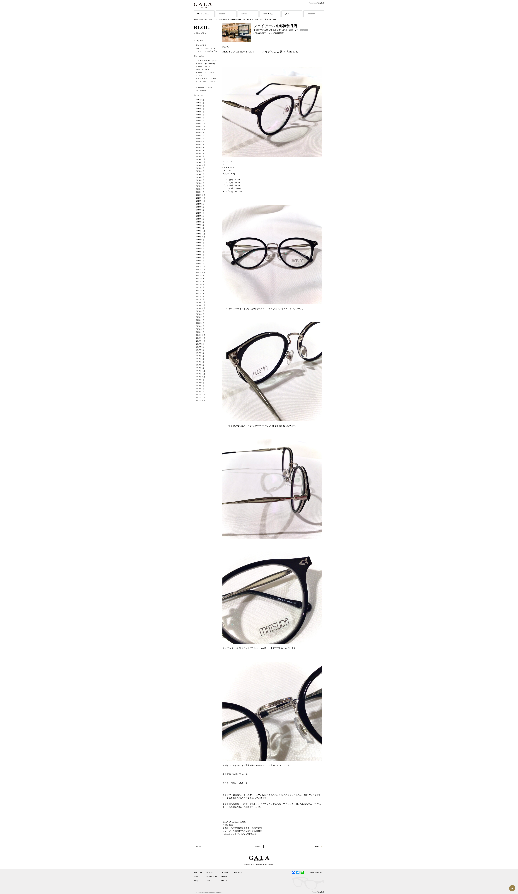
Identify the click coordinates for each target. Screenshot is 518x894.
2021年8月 (200, 278)
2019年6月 (200, 353)
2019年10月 (200, 341)
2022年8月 (200, 243)
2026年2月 (200, 118)
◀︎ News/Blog (200, 33)
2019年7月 (200, 350)
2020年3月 (200, 329)
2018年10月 (200, 377)
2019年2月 (200, 365)
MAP (302, 30)
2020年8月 (200, 314)
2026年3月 (200, 115)
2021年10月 (200, 272)
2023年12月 (200, 195)
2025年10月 (200, 129)
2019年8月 (200, 347)
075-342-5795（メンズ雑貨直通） (269, 33)
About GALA (203, 14)
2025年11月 (200, 126)
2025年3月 (200, 150)
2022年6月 (200, 249)
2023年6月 (200, 213)
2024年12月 (200, 159)
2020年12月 (200, 302)
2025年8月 (200, 136)
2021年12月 (200, 267)
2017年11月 (200, 398)
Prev (198, 847)
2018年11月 (200, 374)
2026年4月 (200, 112)
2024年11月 (200, 162)
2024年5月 (200, 180)
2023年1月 (200, 228)
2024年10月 (200, 165)
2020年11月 (200, 305)
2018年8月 (200, 380)
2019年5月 (200, 356)
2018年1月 (200, 392)
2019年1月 (200, 368)
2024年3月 (200, 186)
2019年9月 (200, 344)
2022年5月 (200, 252)
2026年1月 (200, 121)
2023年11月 (200, 198)
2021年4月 (200, 290)
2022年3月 (200, 258)
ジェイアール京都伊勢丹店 (275, 26)
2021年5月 (200, 287)
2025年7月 (200, 138)
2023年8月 (200, 207)
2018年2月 (200, 389)
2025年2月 (200, 153)
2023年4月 (200, 219)
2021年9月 (200, 275)
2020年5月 (200, 323)
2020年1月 (200, 332)
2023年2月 (200, 225)
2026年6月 (200, 106)
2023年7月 (200, 210)
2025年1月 (200, 156)
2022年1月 (200, 264)
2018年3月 (200, 386)
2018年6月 (200, 383)
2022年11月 (200, 234)
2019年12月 (200, 335)
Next (317, 847)
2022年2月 (200, 261)
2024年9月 (200, 168)
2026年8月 (200, 100)
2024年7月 (200, 174)
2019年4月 (200, 359)
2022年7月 (200, 246)
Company (311, 14)
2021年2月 (200, 296)
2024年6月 (200, 177)
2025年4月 (200, 147)
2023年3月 (200, 222)
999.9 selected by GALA (205, 48)
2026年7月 (200, 103)
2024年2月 (200, 189)
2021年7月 (200, 281)
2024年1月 (200, 192)
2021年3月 (200, 293)
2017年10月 (200, 400)
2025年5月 (200, 144)
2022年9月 (200, 240)
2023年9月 (200, 204)
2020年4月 (200, 326)
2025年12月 (200, 124)
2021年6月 (200, 284)
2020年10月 (200, 308)
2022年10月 (200, 237)
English (321, 3)
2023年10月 (200, 201)
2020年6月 (200, 320)
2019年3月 (200, 362)
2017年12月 (200, 395)
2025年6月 (200, 141)
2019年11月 (200, 338)
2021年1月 (200, 299)
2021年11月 (200, 269)
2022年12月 (200, 231)
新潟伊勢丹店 (201, 45)
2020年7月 (200, 317)
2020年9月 (200, 311)
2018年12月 (200, 371)
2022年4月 (200, 255)
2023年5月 (200, 216)
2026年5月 (200, 109)
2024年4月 (200, 183)
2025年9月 (200, 132)
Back (257, 847)
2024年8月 (200, 171)
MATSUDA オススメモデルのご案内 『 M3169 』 (206, 81)
